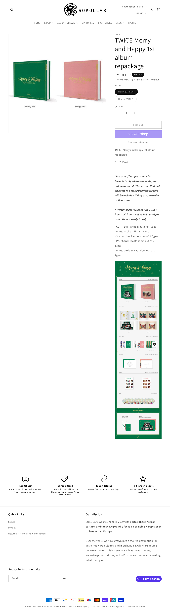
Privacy (12, 527)
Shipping (133, 79)
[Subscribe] (64, 578)
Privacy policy (83, 606)
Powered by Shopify (50, 606)
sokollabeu (36, 606)
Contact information (136, 606)
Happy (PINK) (127, 99)
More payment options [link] (138, 142)
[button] (12, 9)
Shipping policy (117, 606)
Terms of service (100, 606)
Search (12, 521)
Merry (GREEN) (128, 92)
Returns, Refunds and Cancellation (27, 533)
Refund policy (68, 606)
